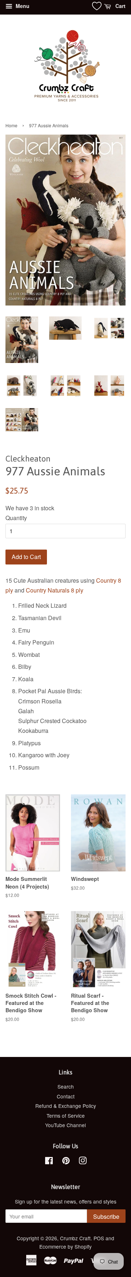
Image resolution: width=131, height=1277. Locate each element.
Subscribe (106, 1216)
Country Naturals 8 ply (54, 590)
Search (65, 1086)
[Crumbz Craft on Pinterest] (66, 1161)
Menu (21, 5)
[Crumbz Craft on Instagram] (83, 1161)
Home (11, 125)
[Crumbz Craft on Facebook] (49, 1161)
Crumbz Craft (75, 1238)
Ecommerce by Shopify (65, 1246)
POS (99, 1238)
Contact (66, 1096)
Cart (120, 5)
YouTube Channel (65, 1125)
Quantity (16, 518)
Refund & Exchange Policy (65, 1105)
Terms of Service (66, 1115)
